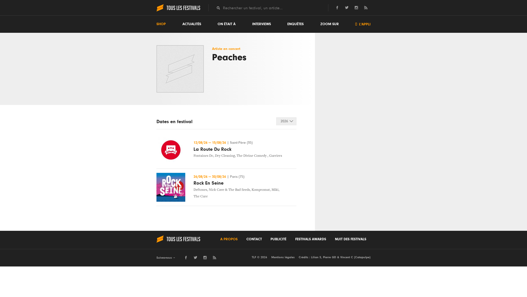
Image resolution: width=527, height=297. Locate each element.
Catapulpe (362, 257)
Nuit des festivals (350, 239)
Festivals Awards (310, 239)
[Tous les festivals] (178, 10)
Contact (254, 239)
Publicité (278, 239)
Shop (161, 24)
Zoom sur (329, 24)
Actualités (191, 24)
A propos (229, 239)
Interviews (261, 24)
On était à (227, 24)
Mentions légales (283, 257)
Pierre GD (329, 257)
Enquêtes (295, 24)
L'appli (363, 24)
